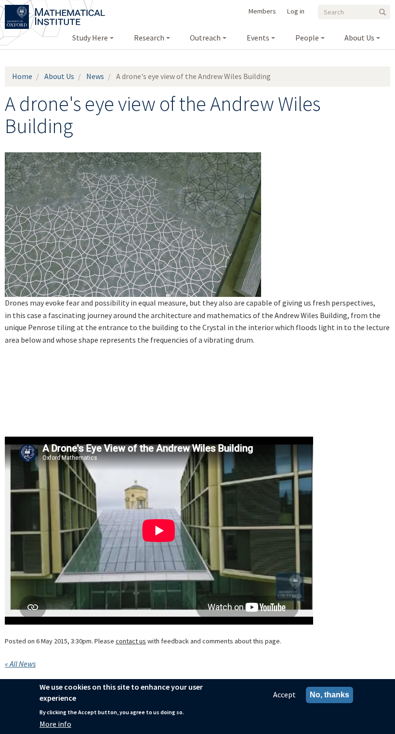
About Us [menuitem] (359, 37)
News (95, 76)
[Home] (70, 9)
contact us (131, 641)
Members (262, 11)
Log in (295, 11)
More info (55, 724)
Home (22, 76)
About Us (59, 76)
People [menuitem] (307, 37)
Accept (284, 694)
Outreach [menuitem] (205, 37)
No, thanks (329, 695)
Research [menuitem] (149, 37)
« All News (20, 663)
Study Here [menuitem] (90, 37)
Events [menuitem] (258, 37)
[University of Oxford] (17, 9)
